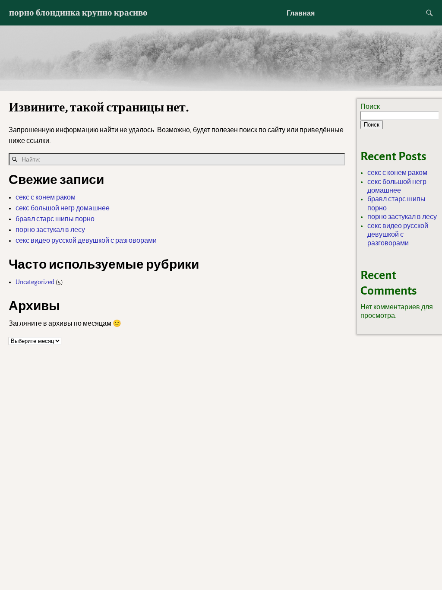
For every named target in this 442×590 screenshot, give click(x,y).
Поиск (370, 106)
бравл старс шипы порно (55, 219)
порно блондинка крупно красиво (78, 12)
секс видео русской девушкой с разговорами (86, 240)
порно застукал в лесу (50, 229)
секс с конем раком (46, 197)
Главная (301, 13)
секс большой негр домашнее (63, 208)
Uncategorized (35, 282)
